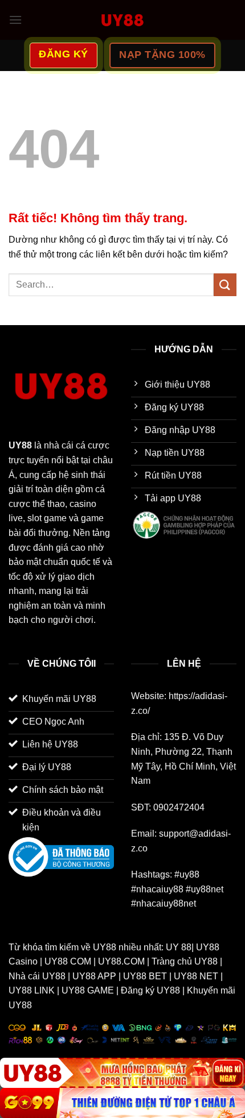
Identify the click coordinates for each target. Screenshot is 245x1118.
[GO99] (122, 1103)
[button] (15, 20)
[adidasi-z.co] (122, 20)
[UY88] (122, 1073)
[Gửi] (225, 284)
